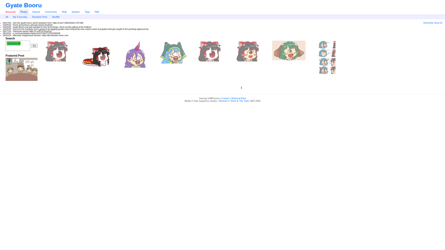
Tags (87, 11)
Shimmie (223, 101)
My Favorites (20, 16)
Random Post (39, 16)
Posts (24, 11)
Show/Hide (428, 23)
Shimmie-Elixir (238, 98)
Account (11, 11)
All (7, 16)
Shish (233, 101)
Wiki (97, 11)
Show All (438, 23)
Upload (36, 11)
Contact (225, 98)
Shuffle (56, 16)
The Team (244, 101)
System (76, 11)
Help (64, 11)
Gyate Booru (24, 5)
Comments (51, 11)
